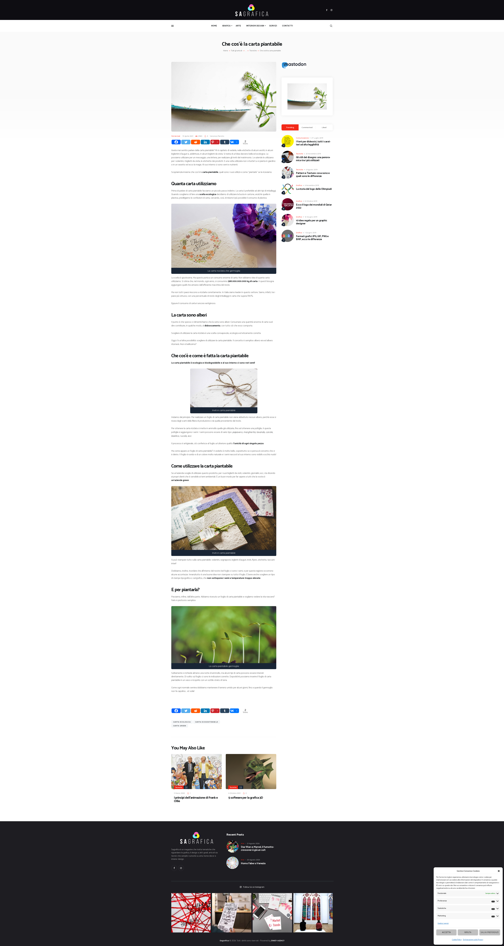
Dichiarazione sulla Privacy (473, 939)
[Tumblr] (224, 142)
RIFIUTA (467, 932)
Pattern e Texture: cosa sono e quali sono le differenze (313, 175)
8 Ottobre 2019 (311, 201)
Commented (307, 127)
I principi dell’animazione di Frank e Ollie (196, 799)
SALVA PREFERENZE (490, 932)
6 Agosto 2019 (311, 170)
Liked (324, 127)
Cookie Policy (457, 939)
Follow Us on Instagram (253, 887)
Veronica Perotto (217, 136)
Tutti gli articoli (236, 50)
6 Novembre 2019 (312, 185)
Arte (242, 843)
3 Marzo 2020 (179, 793)
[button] (498, 871)
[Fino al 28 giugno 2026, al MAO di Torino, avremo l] (191, 912)
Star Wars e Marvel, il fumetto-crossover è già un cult (257, 849)
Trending (290, 127)
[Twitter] (185, 142)
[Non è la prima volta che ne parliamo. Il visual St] (231, 912)
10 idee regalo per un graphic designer (311, 222)
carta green (179, 726)
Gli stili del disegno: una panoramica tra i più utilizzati (313, 159)
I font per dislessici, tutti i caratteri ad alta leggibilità (313, 143)
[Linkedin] (205, 142)
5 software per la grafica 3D (245, 798)
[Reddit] (195, 142)
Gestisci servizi (443, 923)
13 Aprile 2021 (187, 136)
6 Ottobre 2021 (234, 793)
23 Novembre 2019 (313, 154)
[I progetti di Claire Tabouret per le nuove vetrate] (313, 912)
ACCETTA (446, 932)
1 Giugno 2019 (310, 233)
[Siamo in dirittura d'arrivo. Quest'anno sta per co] (272, 912)
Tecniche (253, 51)
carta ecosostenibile (206, 722)
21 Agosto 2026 (253, 843)
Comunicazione (302, 138)
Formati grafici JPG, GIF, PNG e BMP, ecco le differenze (312, 238)
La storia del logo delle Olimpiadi (314, 189)
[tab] (290, 127)
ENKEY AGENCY (277, 940)
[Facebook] (176, 142)
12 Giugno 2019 (311, 217)
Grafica (299, 185)
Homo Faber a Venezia (253, 863)
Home (225, 51)
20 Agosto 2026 (253, 860)
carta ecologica (182, 722)
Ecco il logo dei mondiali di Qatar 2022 (314, 206)
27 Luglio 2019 (317, 138)
